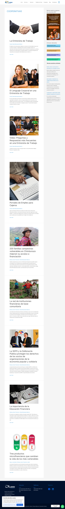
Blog (50, 2)
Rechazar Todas (12, 504)
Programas (46, 2)
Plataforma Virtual (39, 2)
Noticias (11, 259)
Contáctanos (54, 2)
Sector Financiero (16, 259)
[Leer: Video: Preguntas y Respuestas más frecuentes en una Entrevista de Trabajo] (24, 125)
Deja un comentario (13, 462)
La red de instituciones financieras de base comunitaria (20, 304)
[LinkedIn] (53, 489)
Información (6, 504)
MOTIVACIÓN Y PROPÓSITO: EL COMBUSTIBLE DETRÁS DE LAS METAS (52, 81)
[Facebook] (49, 489)
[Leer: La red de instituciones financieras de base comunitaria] (24, 289)
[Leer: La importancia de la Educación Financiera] (24, 394)
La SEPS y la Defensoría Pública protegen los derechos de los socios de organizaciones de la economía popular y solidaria (24, 356)
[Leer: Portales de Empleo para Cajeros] (24, 181)
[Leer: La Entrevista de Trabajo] (24, 28)
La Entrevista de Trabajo (21, 41)
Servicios (25, 2)
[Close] (23, 497)
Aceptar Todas (19, 504)
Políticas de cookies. (18, 502)
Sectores (31, 2)
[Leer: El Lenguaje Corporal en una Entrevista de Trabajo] (24, 75)
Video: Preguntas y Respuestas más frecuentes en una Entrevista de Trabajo (23, 140)
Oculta (11, 44)
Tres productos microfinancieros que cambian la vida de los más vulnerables (24, 456)
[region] (13, 501)
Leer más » (12, 54)
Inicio (22, 2)
